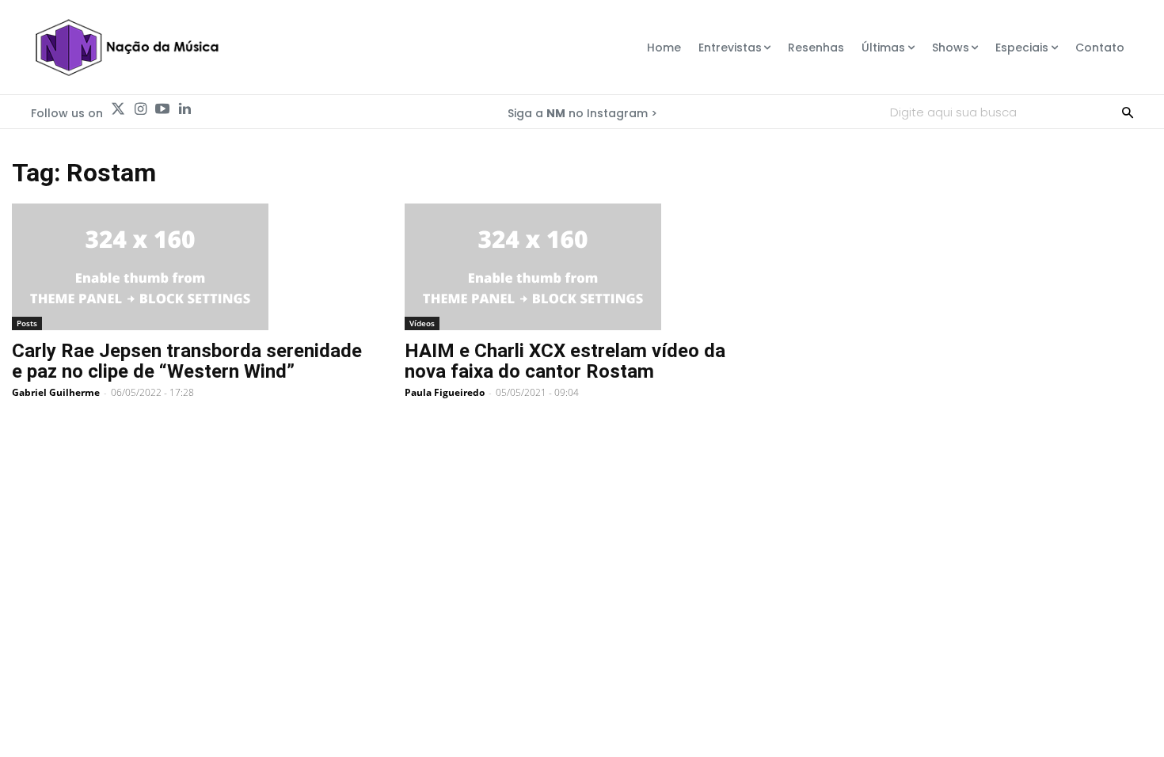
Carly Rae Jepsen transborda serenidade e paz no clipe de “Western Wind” (187, 361)
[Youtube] (162, 109)
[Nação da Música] (126, 47)
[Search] (1127, 111)
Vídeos (422, 323)
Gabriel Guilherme (56, 392)
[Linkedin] (184, 109)
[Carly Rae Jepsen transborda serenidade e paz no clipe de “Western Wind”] (189, 267)
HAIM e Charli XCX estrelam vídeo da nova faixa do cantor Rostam (565, 361)
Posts (27, 323)
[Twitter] (118, 109)
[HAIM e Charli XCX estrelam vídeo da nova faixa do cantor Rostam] (582, 267)
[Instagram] (140, 109)
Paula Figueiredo (445, 392)
